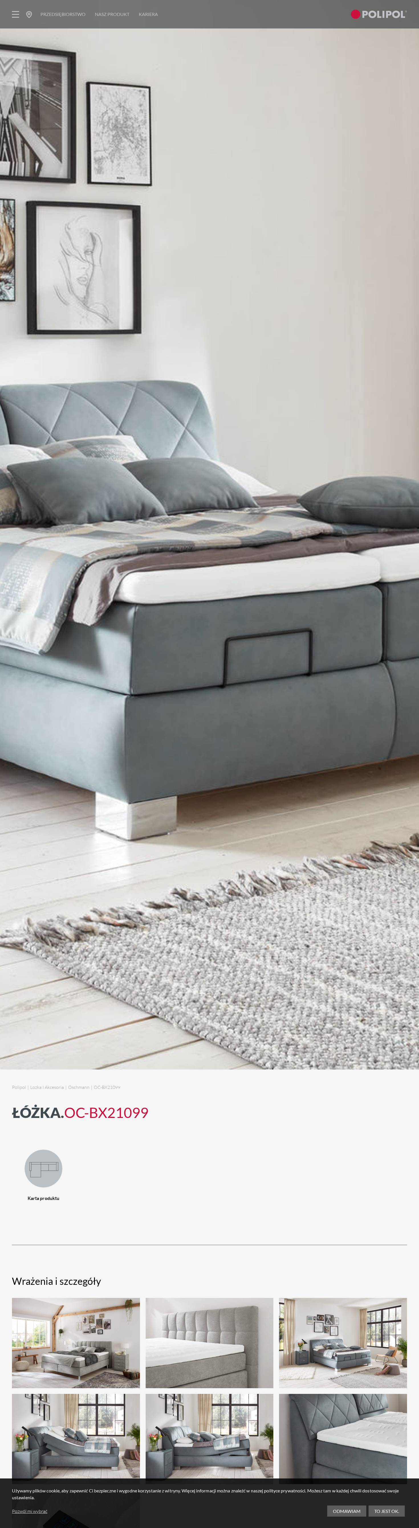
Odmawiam (347, 1511)
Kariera (148, 14)
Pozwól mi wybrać (29, 1511)
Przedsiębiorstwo (63, 14)
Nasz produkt (112, 14)
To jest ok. (386, 1511)
